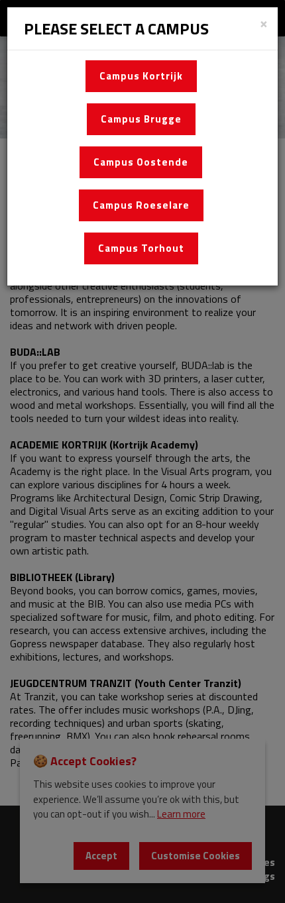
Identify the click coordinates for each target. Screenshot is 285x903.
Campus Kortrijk (141, 75)
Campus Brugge (141, 119)
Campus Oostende (140, 162)
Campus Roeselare (141, 205)
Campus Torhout (141, 248)
